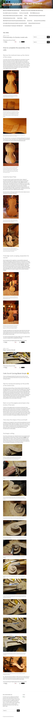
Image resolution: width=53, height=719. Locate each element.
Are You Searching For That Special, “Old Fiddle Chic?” (13, 25)
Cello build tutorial (28, 25)
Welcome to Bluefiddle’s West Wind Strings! (11, 10)
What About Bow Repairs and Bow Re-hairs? (37, 15)
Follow (6, 41)
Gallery (25, 18)
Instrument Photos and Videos (39, 20)
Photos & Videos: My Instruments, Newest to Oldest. (13, 15)
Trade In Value (19, 18)
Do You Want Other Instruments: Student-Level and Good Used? (15, 23)
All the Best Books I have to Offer (9, 18)
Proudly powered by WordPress (8, 716)
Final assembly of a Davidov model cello (15, 37)
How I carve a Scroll (9, 350)
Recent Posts (29, 20)
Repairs (25, 15)
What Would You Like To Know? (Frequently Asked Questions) (14, 20)
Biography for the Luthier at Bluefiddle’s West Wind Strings (32, 10)
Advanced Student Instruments (34, 23)
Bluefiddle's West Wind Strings (22, 3)
